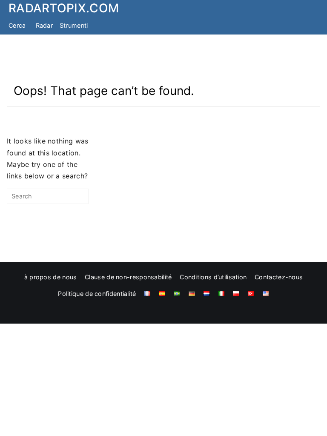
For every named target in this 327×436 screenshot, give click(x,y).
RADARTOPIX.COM (64, 8)
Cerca (17, 25)
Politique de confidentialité (97, 293)
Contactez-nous (279, 277)
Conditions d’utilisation (213, 277)
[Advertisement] (163, 59)
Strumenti (74, 25)
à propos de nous (50, 277)
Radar (44, 25)
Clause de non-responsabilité (128, 277)
